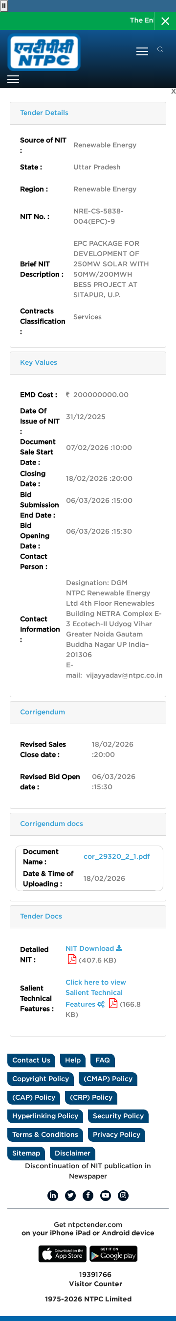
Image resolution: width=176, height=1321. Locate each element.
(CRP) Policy (91, 1098)
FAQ (102, 1060)
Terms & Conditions (45, 1135)
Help (73, 1060)
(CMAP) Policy (108, 1079)
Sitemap (26, 1153)
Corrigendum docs (51, 824)
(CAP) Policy (33, 1098)
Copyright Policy (40, 1079)
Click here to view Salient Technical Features (96, 994)
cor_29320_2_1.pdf (117, 857)
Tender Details (44, 113)
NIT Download (91, 949)
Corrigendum (42, 712)
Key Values (38, 363)
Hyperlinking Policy (45, 1116)
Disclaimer (72, 1153)
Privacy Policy (116, 1135)
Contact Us (31, 1060)
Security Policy (118, 1116)
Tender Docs (41, 917)
